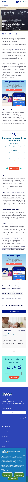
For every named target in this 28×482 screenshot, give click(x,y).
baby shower (9, 67)
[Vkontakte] (8, 34)
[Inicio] (4, 2)
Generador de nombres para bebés (10, 238)
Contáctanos (4, 434)
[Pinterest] (10, 34)
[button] (6, 147)
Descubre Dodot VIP (6, 426)
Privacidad (4, 446)
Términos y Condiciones (6, 441)
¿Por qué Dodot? (5, 436)
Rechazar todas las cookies (19, 474)
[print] (13, 34)
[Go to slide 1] (14, 351)
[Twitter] (5, 34)
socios (24, 455)
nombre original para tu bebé (14, 49)
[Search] (23, 1)
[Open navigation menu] (26, 1)
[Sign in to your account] (20, 1)
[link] (14, 93)
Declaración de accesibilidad (8, 444)
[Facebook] (3, 34)
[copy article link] (16, 34)
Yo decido (13, 478)
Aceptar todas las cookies (7, 474)
